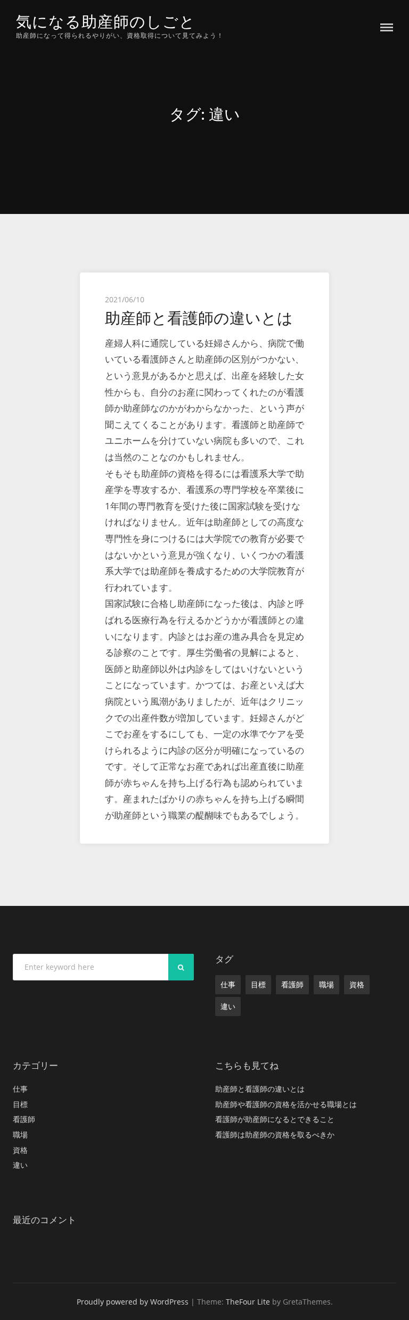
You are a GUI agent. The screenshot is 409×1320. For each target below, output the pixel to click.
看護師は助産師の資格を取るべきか (274, 1134)
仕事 (227, 984)
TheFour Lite (248, 1302)
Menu (386, 27)
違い (227, 1006)
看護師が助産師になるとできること (274, 1119)
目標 (258, 984)
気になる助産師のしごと (105, 21)
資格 (356, 984)
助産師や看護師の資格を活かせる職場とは (286, 1104)
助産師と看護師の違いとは (199, 318)
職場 (326, 984)
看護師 (292, 984)
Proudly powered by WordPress (133, 1302)
